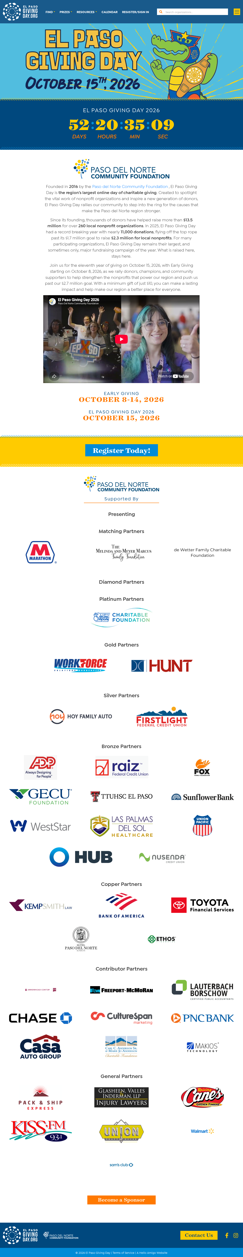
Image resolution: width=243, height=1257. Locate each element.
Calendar (110, 11)
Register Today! (121, 450)
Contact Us (199, 1234)
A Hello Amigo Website (152, 1252)
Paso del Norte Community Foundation (130, 186)
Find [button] (49, 11)
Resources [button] (86, 11)
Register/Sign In (135, 11)
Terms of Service (123, 1252)
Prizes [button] (65, 11)
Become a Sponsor (121, 1199)
